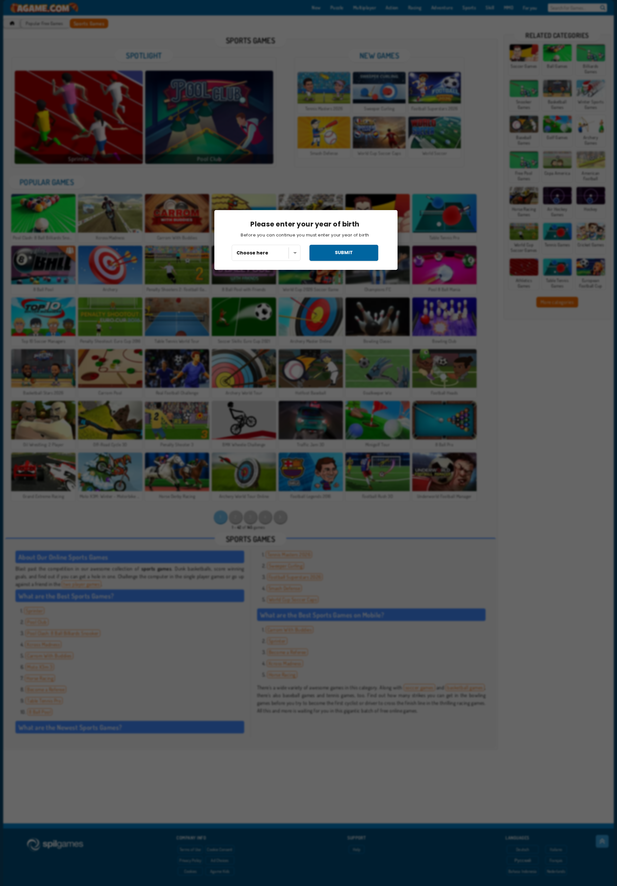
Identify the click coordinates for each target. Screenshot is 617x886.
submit (344, 252)
